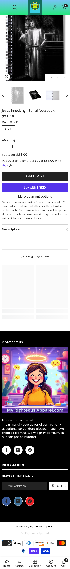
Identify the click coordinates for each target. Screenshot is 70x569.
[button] (57, 77)
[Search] (15, 7)
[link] (18, 311)
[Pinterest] (29, 450)
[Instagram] (18, 450)
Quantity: (9, 140)
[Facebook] (6, 450)
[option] (35, 48)
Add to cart (35, 176)
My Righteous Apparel (39, 526)
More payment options (35, 197)
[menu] (4, 7)
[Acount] (55, 7)
